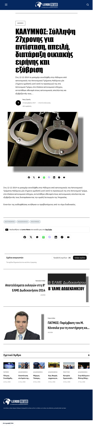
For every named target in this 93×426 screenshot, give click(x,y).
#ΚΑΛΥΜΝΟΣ (35, 222)
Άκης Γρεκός (26, 99)
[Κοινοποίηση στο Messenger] (39, 177)
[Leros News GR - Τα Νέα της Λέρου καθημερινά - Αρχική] (46, 4)
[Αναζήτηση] (88, 4)
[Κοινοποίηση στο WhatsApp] (44, 177)
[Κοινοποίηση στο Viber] (49, 177)
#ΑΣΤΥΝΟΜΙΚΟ (10, 222)
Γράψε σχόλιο (80, 258)
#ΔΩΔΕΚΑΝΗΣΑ (23, 222)
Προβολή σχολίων (62, 258)
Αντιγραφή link (8, 423)
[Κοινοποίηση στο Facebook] (29, 177)
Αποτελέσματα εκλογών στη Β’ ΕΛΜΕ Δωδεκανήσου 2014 (25, 288)
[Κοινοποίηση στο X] (34, 177)
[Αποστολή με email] (64, 177)
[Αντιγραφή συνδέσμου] (59, 177)
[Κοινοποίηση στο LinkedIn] (54, 177)
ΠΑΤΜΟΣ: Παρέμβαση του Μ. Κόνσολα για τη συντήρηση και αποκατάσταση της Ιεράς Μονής (68, 326)
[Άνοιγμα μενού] (6, 4)
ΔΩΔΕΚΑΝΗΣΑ (20, 23)
